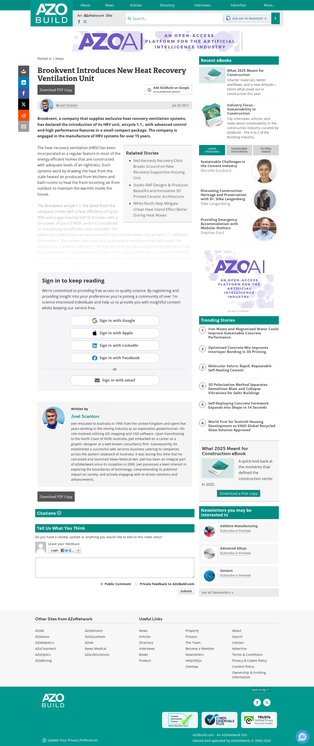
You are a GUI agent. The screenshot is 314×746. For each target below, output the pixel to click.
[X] (23, 104)
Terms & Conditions (247, 654)
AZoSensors (94, 630)
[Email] (23, 126)
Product (145, 660)
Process (191, 636)
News (59, 58)
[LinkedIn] (23, 82)
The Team (193, 642)
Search (237, 636)
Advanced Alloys (233, 548)
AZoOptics (43, 654)
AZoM (39, 630)
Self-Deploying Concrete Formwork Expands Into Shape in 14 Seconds (238, 405)
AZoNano (42, 636)
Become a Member (200, 648)
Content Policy (243, 666)
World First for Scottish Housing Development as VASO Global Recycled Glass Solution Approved (241, 425)
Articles (145, 636)
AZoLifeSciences (97, 654)
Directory (146, 642)
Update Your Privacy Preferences (72, 740)
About (236, 630)
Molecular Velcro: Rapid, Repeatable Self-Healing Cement (239, 368)
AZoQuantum (95, 636)
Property (192, 630)
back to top (259, 690)
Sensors (226, 570)
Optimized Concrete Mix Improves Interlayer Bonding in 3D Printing (238, 349)
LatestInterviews (212, 149)
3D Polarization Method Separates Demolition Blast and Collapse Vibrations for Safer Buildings (237, 388)
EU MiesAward (266, 149)
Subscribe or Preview (235, 531)
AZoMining (43, 660)
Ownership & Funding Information (249, 674)
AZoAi (89, 642)
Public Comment (118, 584)
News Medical (95, 648)
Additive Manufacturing (239, 526)
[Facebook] (23, 93)
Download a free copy (238, 493)
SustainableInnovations (239, 149)
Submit (186, 591)
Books (143, 654)
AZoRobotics (44, 642)
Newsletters (195, 654)
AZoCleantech (45, 648)
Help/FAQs (194, 660)
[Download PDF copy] (23, 71)
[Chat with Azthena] (302, 737)
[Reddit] (23, 115)
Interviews (147, 648)
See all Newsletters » (217, 592)
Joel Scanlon (85, 416)
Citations (47, 513)
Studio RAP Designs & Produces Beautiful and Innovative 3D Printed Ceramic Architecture (160, 190)
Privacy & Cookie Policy (249, 660)
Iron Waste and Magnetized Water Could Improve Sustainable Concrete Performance (243, 333)
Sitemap (192, 666)
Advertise (239, 648)
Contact (238, 642)
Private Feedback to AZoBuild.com (167, 584)
